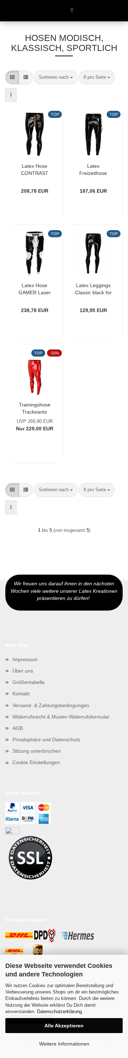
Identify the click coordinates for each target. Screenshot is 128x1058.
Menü (10, 10)
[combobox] (56, 77)
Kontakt (21, 693)
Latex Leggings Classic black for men (93, 288)
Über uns (22, 671)
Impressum (25, 659)
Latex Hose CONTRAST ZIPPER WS (34, 169)
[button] (12, 77)
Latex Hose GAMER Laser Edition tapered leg (34, 288)
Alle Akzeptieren (64, 1025)
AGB (17, 728)
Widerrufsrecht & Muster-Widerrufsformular (61, 717)
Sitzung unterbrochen (36, 751)
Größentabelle (28, 682)
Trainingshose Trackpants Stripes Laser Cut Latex (34, 408)
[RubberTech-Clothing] (64, 10)
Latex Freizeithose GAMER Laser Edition (93, 169)
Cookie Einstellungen (36, 762)
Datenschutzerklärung (59, 1011)
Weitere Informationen (64, 1044)
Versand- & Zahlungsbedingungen (50, 705)
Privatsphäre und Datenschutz (46, 739)
